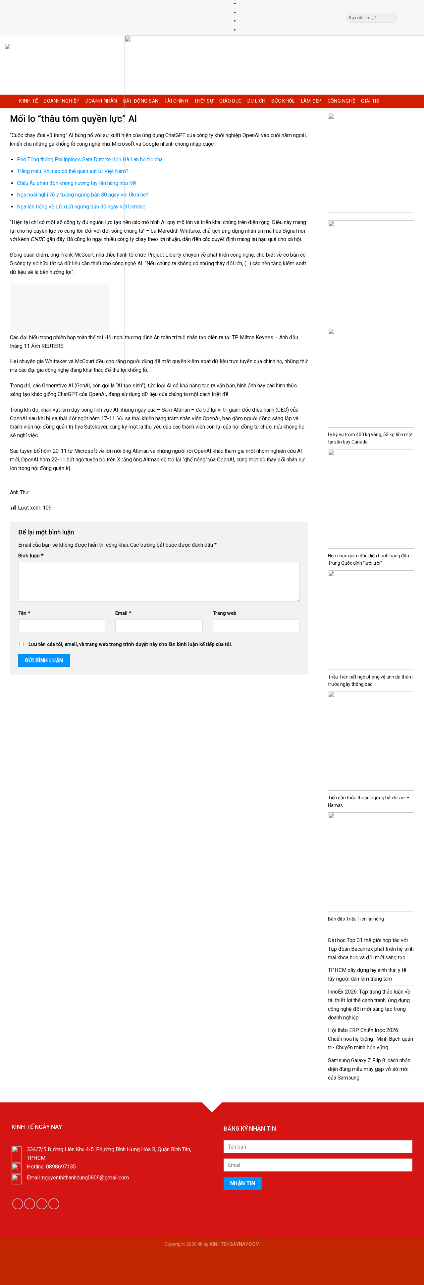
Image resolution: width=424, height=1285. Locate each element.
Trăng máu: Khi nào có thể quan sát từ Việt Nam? (73, 171)
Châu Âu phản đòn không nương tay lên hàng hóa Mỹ (76, 183)
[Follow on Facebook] (403, 17)
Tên (24, 613)
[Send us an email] (409, 17)
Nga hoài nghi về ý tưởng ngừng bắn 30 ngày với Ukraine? (83, 195)
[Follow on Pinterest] (416, 17)
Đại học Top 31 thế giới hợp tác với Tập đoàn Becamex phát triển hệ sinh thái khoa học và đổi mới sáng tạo (371, 949)
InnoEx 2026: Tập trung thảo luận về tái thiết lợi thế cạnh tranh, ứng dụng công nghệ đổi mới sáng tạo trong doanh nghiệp (369, 1005)
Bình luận (30, 556)
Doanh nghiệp (62, 101)
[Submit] (391, 18)
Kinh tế (28, 101)
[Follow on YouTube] (53, 1203)
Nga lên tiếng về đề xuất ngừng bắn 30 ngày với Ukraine (81, 206)
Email (123, 613)
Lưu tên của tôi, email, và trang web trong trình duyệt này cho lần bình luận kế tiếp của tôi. (130, 644)
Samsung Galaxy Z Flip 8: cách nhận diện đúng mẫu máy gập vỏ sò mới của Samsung (369, 1069)
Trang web (224, 613)
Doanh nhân (101, 101)
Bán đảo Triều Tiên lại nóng (356, 919)
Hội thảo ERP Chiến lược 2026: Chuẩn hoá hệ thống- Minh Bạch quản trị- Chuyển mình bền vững (370, 1039)
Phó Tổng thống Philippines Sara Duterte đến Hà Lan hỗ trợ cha (90, 159)
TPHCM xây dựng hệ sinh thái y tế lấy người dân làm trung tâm (367, 974)
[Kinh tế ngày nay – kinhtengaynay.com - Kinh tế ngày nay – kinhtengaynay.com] (60, 65)
